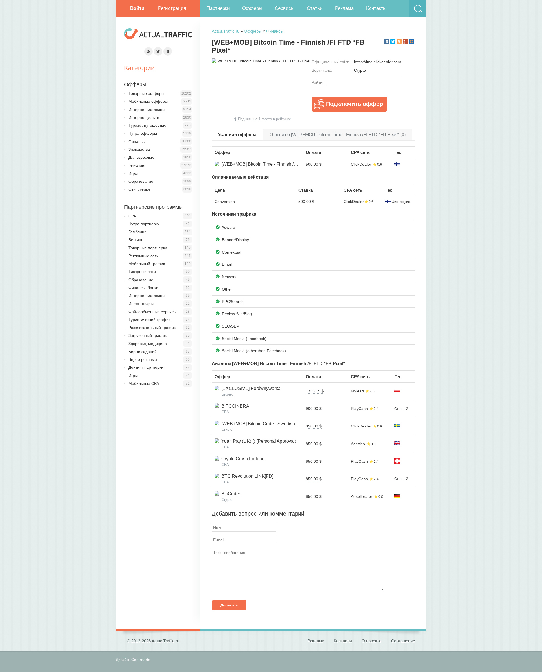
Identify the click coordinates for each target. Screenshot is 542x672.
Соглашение (403, 640)
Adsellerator (361, 496)
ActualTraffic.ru (225, 31)
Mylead (357, 391)
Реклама (344, 8)
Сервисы (284, 8)
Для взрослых (141, 157)
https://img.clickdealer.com (377, 62)
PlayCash (359, 408)
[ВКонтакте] (386, 41)
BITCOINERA (234, 406)
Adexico (358, 444)
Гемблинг (137, 165)
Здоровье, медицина (147, 343)
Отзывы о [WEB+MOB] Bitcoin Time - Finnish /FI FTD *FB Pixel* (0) (338, 134)
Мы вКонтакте (167, 51)
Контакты (376, 8)
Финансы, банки (143, 287)
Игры (133, 173)
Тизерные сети (142, 271)
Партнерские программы (153, 207)
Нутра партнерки (144, 224)
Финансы (275, 31)
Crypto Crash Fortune (242, 458)
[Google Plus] (405, 41)
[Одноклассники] (399, 41)
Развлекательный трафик (152, 327)
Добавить (229, 605)
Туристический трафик (149, 319)
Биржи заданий (142, 351)
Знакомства (139, 149)
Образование (140, 181)
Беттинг (135, 239)
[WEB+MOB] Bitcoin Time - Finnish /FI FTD (263, 164)
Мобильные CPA (143, 383)
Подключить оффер (354, 104)
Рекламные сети (143, 256)
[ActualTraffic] (158, 34)
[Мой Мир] (411, 41)
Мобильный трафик (146, 263)
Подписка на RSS (148, 51)
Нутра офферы (142, 133)
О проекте (371, 640)
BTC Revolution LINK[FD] (246, 476)
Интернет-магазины (146, 109)
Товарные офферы (146, 93)
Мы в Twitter (158, 51)
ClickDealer (361, 164)
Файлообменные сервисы (152, 311)
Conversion (225, 201)
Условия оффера (237, 134)
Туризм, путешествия (148, 125)
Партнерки (218, 8)
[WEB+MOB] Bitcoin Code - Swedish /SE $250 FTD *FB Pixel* (283, 423)
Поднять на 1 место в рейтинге (264, 119)
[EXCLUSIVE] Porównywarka (250, 388)
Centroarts (140, 659)
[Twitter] (392, 41)
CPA (132, 216)
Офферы (252, 8)
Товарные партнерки (147, 248)
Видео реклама (142, 359)
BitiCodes (230, 493)
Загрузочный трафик (147, 335)
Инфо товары (141, 303)
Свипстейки (139, 189)
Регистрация (172, 8)
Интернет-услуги (143, 117)
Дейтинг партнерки (145, 367)
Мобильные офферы (148, 101)
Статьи (315, 8)
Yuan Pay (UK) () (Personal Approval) (257, 441)
